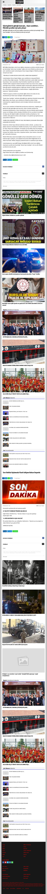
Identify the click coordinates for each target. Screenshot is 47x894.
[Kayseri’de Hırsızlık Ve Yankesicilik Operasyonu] (23, 631)
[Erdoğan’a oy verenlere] (23, 660)
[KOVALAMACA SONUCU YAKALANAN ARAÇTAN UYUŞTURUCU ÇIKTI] (23, 601)
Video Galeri (26, 866)
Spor (3, 856)
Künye (4, 888)
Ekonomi (25, 848)
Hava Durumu (5, 874)
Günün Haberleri (27, 874)
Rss (23, 888)
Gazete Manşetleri (6, 876)
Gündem (4, 852)
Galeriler (9, 4)
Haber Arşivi (26, 876)
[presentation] (43, 166)
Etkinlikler (26, 870)
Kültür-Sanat (26, 852)
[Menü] (23, 2)
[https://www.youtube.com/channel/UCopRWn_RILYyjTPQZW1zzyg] (5, 862)
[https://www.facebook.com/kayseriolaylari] (3, 862)
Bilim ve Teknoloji (27, 844)
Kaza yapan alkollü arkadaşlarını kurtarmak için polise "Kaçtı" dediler (21, 274)
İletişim (7, 888)
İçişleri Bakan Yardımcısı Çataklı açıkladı (13, 215)
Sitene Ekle (27, 888)
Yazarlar (14, 4)
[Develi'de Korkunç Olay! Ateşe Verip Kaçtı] (23, 572)
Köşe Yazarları (5, 868)
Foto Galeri (4, 866)
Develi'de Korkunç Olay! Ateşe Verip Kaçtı (13, 586)
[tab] (43, 166)
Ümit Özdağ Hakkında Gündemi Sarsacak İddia (14, 244)
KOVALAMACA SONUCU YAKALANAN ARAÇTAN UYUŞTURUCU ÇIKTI (19, 615)
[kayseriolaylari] (10, 862)
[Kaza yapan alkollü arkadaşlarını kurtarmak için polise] (23, 260)
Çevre (3, 846)
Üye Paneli (19, 4)
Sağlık (3, 854)
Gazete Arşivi (5, 878)
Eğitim (3, 848)
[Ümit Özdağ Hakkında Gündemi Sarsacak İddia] (23, 231)
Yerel (25, 856)
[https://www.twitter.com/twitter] (8, 862)
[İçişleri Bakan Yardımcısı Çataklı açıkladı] (23, 201)
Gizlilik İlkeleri (19, 888)
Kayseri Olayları (41, 64)
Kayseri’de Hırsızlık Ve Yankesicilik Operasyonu (14, 644)
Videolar (5, 4)
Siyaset (25, 854)
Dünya (25, 846)
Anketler (4, 870)
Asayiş (3, 844)
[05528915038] (12, 862)
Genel (3, 850)
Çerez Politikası (12, 888)
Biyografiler (26, 868)
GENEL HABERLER (27, 850)
